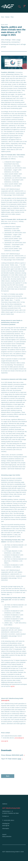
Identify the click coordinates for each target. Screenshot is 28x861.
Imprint (4, 834)
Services (7, 17)
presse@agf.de (19, 738)
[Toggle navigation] (24, 6)
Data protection (6, 836)
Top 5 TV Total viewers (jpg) (11, 759)
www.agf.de (4, 741)
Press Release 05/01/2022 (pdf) (12, 755)
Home (2, 17)
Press (12, 17)
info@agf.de (5, 823)
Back (7, 776)
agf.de (12, 686)
